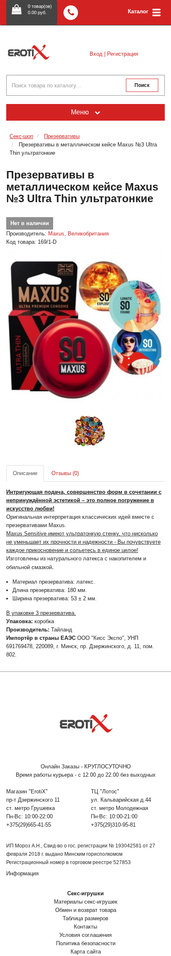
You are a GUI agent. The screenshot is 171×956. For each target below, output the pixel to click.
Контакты (85, 927)
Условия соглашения (85, 935)
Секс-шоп (21, 136)
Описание (25, 473)
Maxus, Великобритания (78, 233)
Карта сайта (86, 952)
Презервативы (62, 136)
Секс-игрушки (85, 893)
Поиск (141, 85)
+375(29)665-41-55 (28, 825)
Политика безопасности (85, 943)
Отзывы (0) (65, 473)
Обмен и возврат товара (85, 910)
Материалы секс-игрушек (85, 902)
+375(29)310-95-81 (113, 825)
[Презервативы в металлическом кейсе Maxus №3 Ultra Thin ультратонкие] (85, 325)
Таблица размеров (85, 918)
